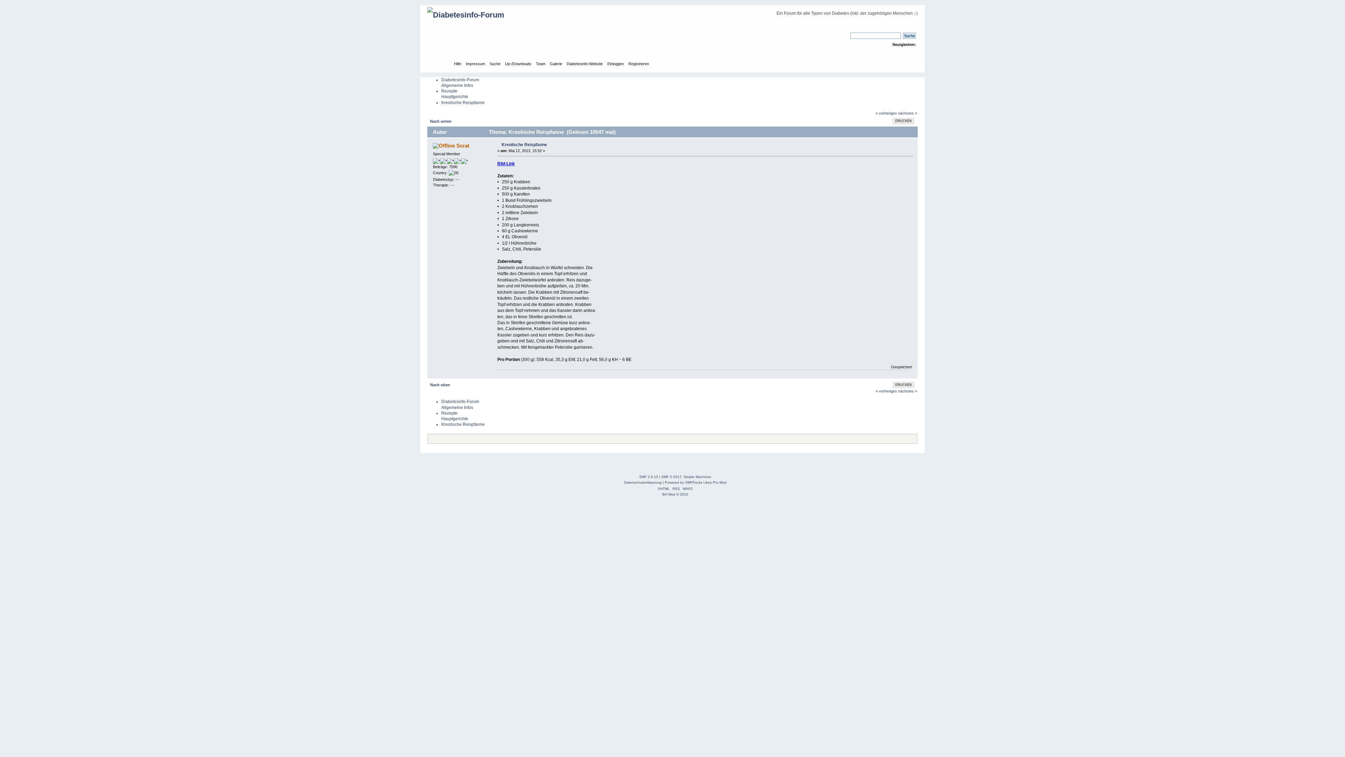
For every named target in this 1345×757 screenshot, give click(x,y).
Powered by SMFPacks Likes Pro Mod (695, 482)
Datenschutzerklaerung (643, 482)
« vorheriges (886, 113)
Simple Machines (697, 477)
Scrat (462, 146)
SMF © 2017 (671, 477)
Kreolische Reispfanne (463, 102)
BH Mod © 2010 (675, 494)
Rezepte (449, 91)
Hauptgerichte (454, 96)
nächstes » (907, 113)
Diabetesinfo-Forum (460, 79)
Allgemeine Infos (457, 85)
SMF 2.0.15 (648, 477)
